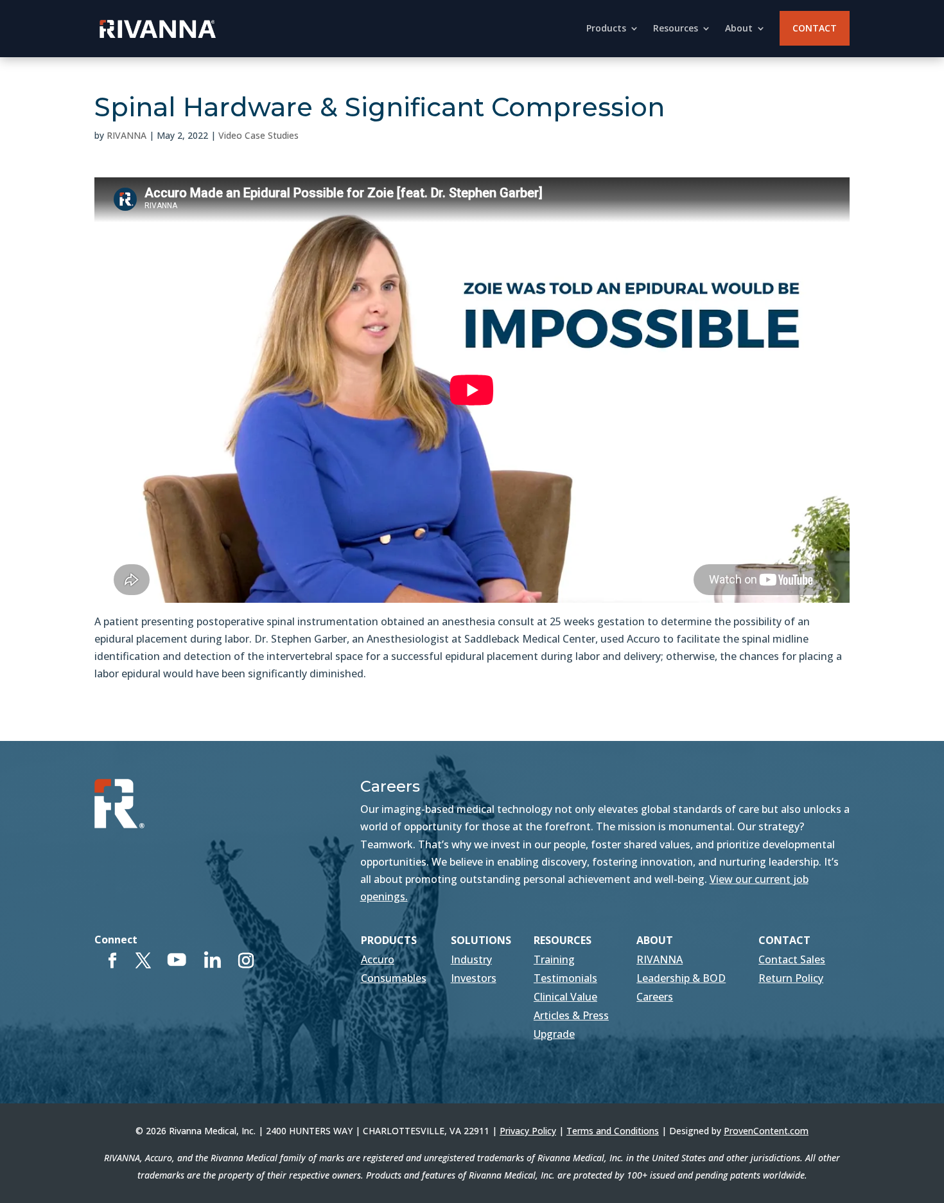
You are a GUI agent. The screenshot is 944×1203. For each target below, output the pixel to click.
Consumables (393, 978)
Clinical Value (565, 997)
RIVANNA (126, 135)
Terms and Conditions (612, 1131)
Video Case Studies (258, 135)
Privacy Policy (528, 1131)
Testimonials (565, 978)
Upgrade (554, 1034)
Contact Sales (791, 959)
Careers (654, 997)
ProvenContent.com (766, 1131)
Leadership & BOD (681, 978)
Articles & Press (571, 1015)
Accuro (377, 959)
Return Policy (790, 978)
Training (554, 959)
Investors (473, 978)
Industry (471, 959)
